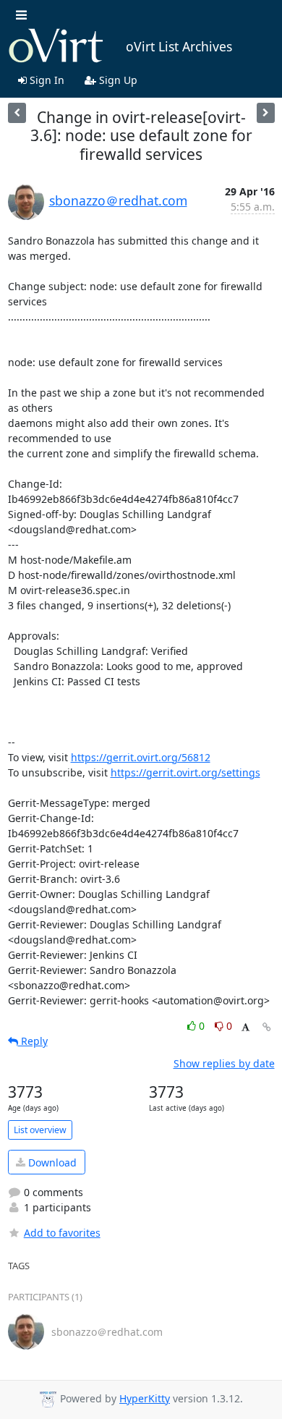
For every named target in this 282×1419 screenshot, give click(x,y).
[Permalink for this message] (267, 1027)
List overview (40, 1130)
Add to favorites (62, 1233)
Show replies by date (224, 1063)
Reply (33, 1041)
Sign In (45, 80)
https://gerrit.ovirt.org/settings (185, 772)
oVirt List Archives (179, 46)
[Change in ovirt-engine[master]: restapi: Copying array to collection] (17, 112)
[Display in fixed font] (245, 1028)
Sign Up (116, 80)
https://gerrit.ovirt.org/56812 (140, 757)
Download (51, 1162)
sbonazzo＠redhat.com (118, 200)
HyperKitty (144, 1398)
